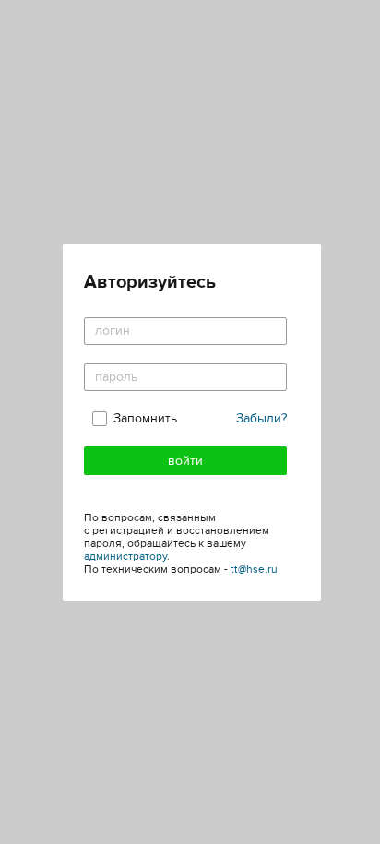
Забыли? (261, 418)
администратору (125, 557)
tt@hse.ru (254, 570)
